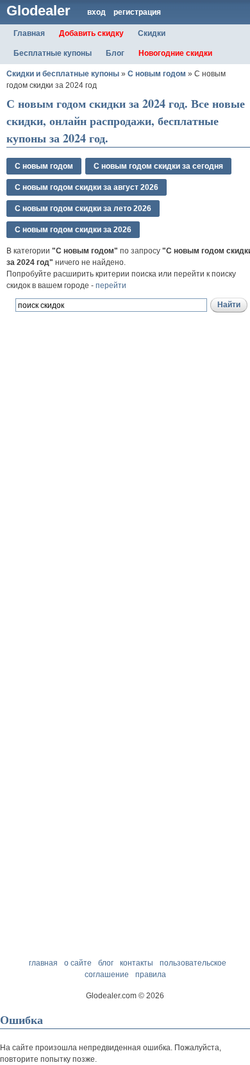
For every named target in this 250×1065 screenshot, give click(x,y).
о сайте (78, 962)
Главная (29, 33)
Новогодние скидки (175, 53)
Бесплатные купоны (52, 53)
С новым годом (157, 73)
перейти (111, 285)
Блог (115, 53)
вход (96, 12)
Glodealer (38, 11)
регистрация (137, 12)
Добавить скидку (91, 33)
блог (105, 962)
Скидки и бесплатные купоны (62, 73)
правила (150, 974)
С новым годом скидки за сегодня (158, 166)
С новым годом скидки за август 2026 (86, 187)
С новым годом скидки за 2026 (73, 229)
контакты (136, 962)
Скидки (151, 33)
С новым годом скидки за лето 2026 (83, 208)
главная (43, 962)
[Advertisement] (125, 489)
